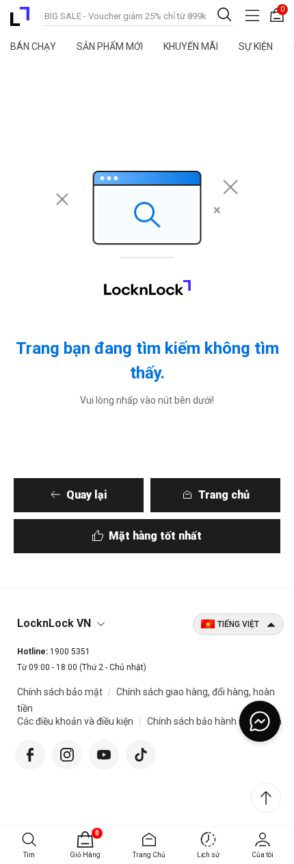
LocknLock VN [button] (54, 623)
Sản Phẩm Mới (110, 46)
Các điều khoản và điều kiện (75, 721)
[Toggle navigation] (252, 15)
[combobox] (138, 15)
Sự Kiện (256, 46)
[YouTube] (104, 752)
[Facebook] (30, 752)
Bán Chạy (33, 46)
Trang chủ (224, 494)
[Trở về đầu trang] (266, 798)
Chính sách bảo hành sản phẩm (214, 721)
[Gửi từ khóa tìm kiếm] (224, 14)
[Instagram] (67, 752)
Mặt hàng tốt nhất (155, 535)
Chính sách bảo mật (60, 691)
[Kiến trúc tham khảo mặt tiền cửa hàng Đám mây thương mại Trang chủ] (19, 16)
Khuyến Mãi (190, 46)
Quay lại (86, 494)
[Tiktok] (141, 752)
